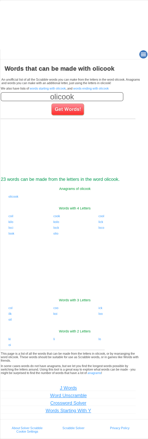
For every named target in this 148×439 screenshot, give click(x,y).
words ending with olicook (91, 88)
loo (100, 313)
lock (56, 227)
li (54, 339)
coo (55, 308)
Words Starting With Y (68, 410)
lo (99, 339)
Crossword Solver (68, 403)
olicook (13, 196)
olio (55, 233)
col (10, 308)
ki (9, 339)
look (11, 233)
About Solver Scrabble (27, 428)
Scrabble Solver (73, 428)
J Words (68, 387)
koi (55, 313)
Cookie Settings (27, 431)
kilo (10, 222)
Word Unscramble (68, 395)
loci (10, 227)
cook (56, 216)
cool (101, 216)
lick (100, 222)
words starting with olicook (48, 88)
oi (9, 345)
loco (101, 227)
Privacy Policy (120, 428)
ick (100, 308)
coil (10, 216)
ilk (10, 313)
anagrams (94, 373)
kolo (56, 222)
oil (10, 319)
